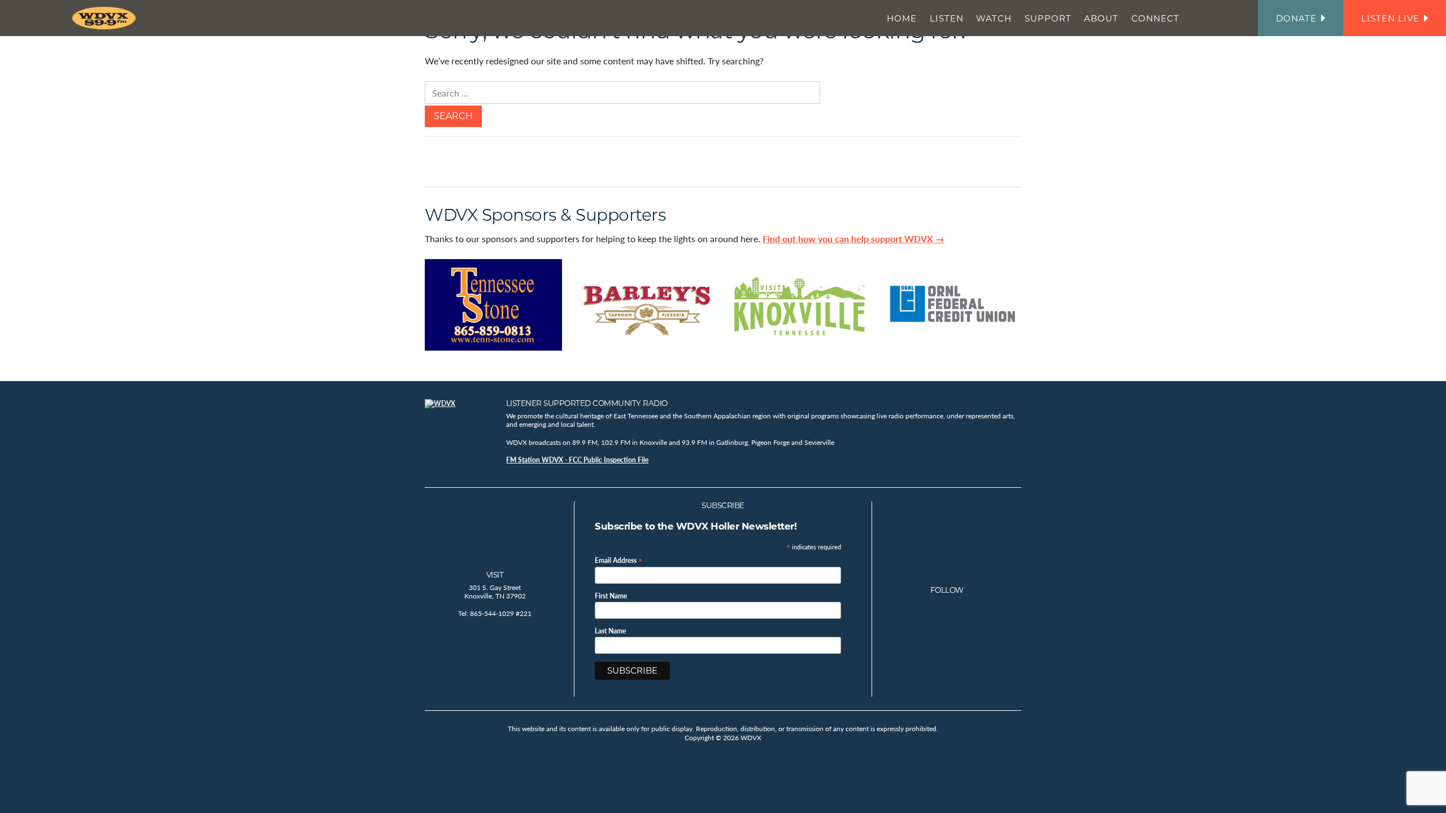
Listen (947, 18)
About (1101, 18)
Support (1048, 18)
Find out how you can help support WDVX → (853, 238)
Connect (1155, 18)
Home (902, 18)
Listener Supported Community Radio (587, 403)
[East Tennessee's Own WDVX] (106, 18)
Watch (994, 18)
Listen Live (1390, 18)
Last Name (610, 631)
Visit (495, 574)
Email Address (619, 559)
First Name (611, 596)
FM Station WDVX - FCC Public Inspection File (577, 460)
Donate (1296, 18)
